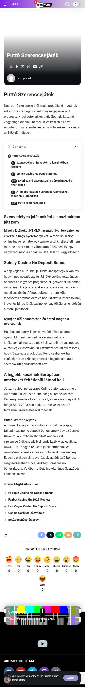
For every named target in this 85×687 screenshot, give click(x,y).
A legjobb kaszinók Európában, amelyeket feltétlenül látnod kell (40, 194)
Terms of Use (18, 680)
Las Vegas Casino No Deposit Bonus (32, 506)
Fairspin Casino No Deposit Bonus (30, 493)
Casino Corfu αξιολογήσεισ (26, 513)
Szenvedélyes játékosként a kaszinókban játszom (39, 164)
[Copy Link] (41, 66)
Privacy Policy (51, 676)
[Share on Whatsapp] (29, 66)
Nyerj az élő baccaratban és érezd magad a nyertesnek (41, 182)
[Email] (35, 66)
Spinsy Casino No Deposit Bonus (36, 173)
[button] (70, 678)
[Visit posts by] (11, 78)
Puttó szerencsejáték (31, 202)
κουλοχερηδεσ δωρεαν (23, 519)
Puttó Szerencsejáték (25, 155)
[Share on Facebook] (16, 66)
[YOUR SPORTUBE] (42, 4)
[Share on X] (23, 66)
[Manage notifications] (7, 680)
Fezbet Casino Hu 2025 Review (29, 499)
